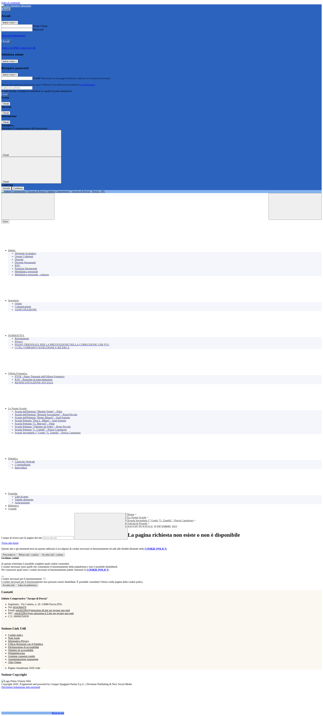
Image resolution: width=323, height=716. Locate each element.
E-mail (36, 78)
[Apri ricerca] (295, 206)
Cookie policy (15, 635)
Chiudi (6, 103)
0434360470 (19, 607)
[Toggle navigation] (28, 206)
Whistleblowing (16, 653)
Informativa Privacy (18, 641)
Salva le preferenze (27, 585)
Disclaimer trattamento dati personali (20, 687)
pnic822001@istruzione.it (43, 610)
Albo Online (14, 662)
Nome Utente (40, 26)
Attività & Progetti (137, 523)
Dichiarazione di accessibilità (23, 647)
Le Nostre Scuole (137, 517)
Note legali (14, 638)
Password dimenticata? (13, 35)
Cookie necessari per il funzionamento (22, 578)
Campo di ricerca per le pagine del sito (21, 537)
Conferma (18, 188)
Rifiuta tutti (29, 555)
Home (131, 514)
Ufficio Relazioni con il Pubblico (25, 644)
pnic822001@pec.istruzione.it (44, 613)
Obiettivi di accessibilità (20, 650)
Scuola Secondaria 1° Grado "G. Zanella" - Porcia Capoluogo (160, 520)
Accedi (6, 9)
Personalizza (9, 555)
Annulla (6, 188)
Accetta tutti (52, 555)
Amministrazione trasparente (23, 659)
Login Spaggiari (87, 84)
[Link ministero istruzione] (16, 5)
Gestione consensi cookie (21, 656)
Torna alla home (10, 543)
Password (38, 29)
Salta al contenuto (10, 2)
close (5, 221)
